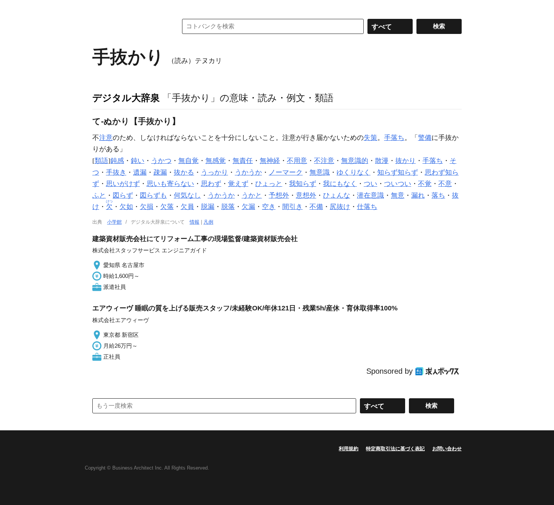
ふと (99, 195)
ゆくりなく (353, 172)
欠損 (146, 206)
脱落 (228, 206)
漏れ (418, 195)
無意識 (319, 172)
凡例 (208, 222)
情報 (194, 222)
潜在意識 (370, 195)
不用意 (297, 160)
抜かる (184, 172)
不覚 (425, 183)
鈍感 (117, 160)
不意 (445, 183)
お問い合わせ (447, 448)
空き (268, 206)
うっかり (214, 172)
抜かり (405, 160)
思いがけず (123, 183)
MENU (99, 7)
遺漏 (140, 172)
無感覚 (215, 160)
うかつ (161, 160)
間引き (292, 206)
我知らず (302, 183)
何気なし (187, 195)
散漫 (382, 160)
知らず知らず (397, 172)
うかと (252, 195)
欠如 (126, 206)
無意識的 (354, 160)
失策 (370, 137)
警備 (425, 137)
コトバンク (129, 26)
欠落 (167, 206)
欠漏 (248, 206)
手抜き (116, 172)
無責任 (243, 160)
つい (370, 183)
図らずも (153, 195)
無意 (397, 195)
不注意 (324, 160)
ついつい (397, 183)
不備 (316, 206)
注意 (106, 137)
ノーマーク (286, 172)
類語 (101, 160)
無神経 (270, 160)
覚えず (238, 183)
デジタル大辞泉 (126, 97)
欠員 (187, 206)
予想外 (279, 195)
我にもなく (340, 183)
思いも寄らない (170, 183)
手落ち (394, 137)
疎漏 (160, 172)
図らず (123, 195)
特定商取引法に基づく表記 (395, 448)
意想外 (306, 195)
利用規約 (348, 448)
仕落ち (367, 206)
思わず (211, 183)
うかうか (248, 172)
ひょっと (268, 183)
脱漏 (207, 206)
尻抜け (340, 206)
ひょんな (336, 195)
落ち (438, 195)
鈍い (137, 160)
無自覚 (188, 160)
